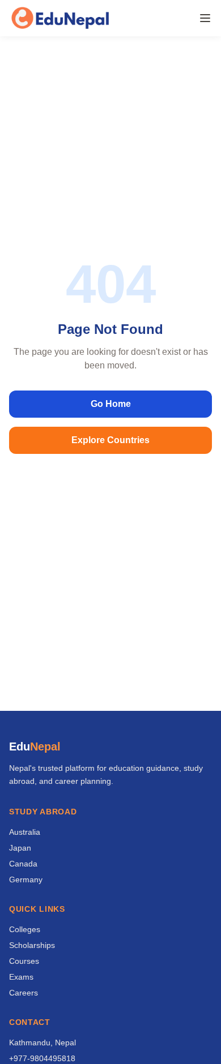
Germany (25, 879)
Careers (23, 992)
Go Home (111, 404)
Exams (21, 976)
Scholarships (32, 945)
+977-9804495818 (42, 1058)
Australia (24, 831)
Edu (35, 746)
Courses (24, 961)
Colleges (24, 929)
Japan (20, 847)
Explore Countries (110, 440)
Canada (23, 863)
